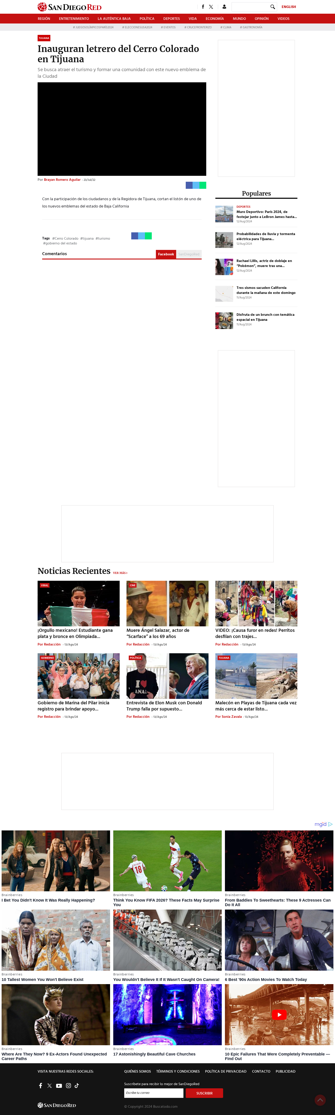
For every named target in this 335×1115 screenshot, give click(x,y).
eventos (169, 27)
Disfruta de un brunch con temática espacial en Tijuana (265, 317)
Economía (215, 19)
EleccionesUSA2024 (138, 27)
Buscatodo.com (165, 1107)
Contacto (261, 1071)
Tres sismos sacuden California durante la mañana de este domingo (266, 290)
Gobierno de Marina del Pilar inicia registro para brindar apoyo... (73, 706)
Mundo (239, 19)
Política (147, 19)
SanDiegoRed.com (80, 1105)
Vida (193, 19)
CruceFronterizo (199, 27)
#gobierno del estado (60, 243)
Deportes (171, 19)
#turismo (102, 239)
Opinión (262, 19)
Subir (320, 1100)
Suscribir (204, 1094)
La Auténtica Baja (114, 19)
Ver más (119, 573)
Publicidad (286, 1071)
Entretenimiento (74, 19)
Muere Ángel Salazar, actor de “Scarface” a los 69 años (157, 633)
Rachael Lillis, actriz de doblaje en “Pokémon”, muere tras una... (264, 263)
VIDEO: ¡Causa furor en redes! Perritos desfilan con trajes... (255, 633)
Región (44, 19)
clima (227, 27)
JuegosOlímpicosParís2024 (94, 27)
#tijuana (87, 239)
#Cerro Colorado (65, 239)
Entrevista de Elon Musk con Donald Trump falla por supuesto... (164, 706)
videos (283, 19)
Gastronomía (252, 27)
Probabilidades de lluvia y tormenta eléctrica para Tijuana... (266, 236)
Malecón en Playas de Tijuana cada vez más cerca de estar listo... (256, 706)
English (289, 7)
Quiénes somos (137, 1071)
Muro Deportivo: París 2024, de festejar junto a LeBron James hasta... (267, 214)
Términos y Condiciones (178, 1071)
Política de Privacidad (226, 1071)
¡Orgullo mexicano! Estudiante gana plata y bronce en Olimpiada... (75, 633)
